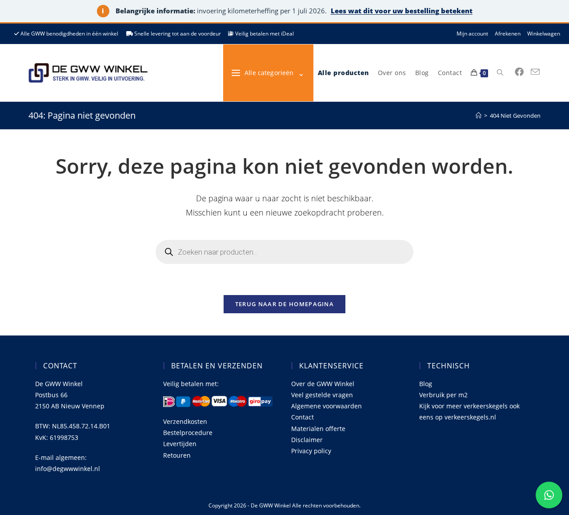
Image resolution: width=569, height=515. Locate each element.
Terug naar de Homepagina (284, 304)
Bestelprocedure (187, 432)
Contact (302, 417)
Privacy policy (311, 451)
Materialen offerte (318, 428)
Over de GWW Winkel (322, 383)
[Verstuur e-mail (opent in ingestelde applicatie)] (535, 72)
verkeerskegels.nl (470, 417)
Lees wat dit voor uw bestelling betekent (402, 10)
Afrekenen (508, 33)
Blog (425, 383)
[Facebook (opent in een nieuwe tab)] (519, 72)
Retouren (177, 455)
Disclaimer (307, 439)
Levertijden (179, 443)
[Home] (478, 116)
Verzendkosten (185, 421)
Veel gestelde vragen (322, 395)
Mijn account (472, 33)
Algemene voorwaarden (326, 406)
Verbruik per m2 (443, 395)
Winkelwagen (543, 33)
